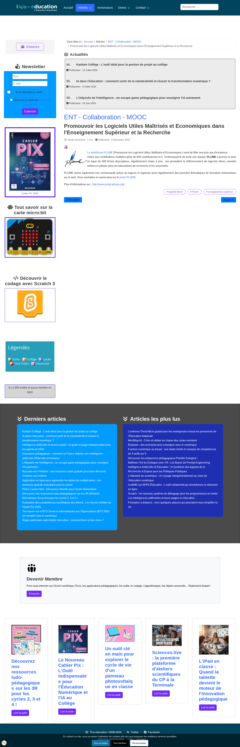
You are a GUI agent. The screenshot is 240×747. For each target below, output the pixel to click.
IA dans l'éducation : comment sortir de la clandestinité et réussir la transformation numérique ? (143, 81)
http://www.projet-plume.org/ (108, 184)
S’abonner (30, 111)
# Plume (194, 191)
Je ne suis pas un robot (28, 92)
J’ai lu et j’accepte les (31, 102)
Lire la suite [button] (20, 712)
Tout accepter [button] (101, 743)
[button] (4, 742)
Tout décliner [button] (120, 743)
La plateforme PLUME (100, 152)
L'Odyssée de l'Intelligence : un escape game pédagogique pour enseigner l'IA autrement (138, 97)
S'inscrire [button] (34, 593)
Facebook (154, 732)
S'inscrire (32, 47)
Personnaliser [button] (139, 743)
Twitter (135, 732)
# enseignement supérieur (219, 191)
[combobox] (199, 7)
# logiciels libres (174, 191)
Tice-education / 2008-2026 (105, 732)
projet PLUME (128, 177)
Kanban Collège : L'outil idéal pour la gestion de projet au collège (122, 64)
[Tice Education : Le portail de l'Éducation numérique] (36, 7)
